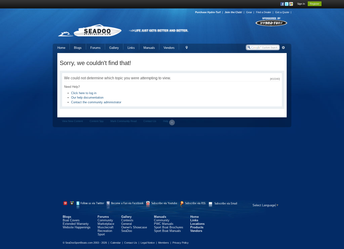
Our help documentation (87, 97)
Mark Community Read (123, 121)
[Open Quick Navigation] (186, 48)
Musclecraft (105, 227)
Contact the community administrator (96, 102)
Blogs (78, 48)
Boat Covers (71, 220)
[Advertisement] (172, 165)
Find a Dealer (263, 12)
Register (314, 3)
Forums (95, 48)
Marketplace (106, 224)
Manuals (149, 48)
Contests (127, 220)
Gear (249, 12)
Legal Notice (148, 242)
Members (163, 242)
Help (165, 121)
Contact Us (149, 121)
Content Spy (97, 121)
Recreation (105, 231)
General (126, 224)
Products (196, 227)
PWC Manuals (163, 224)
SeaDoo (126, 231)
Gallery (114, 48)
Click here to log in (83, 93)
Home (61, 48)
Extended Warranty (76, 224)
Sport (101, 234)
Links (131, 48)
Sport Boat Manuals (167, 231)
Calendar (115, 242)
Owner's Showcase (134, 227)
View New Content (72, 121)
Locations (197, 224)
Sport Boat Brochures (168, 227)
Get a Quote (282, 12)
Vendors (169, 48)
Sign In (301, 3)
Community (105, 220)
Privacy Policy (180, 242)
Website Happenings (77, 227)
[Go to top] (172, 122)
